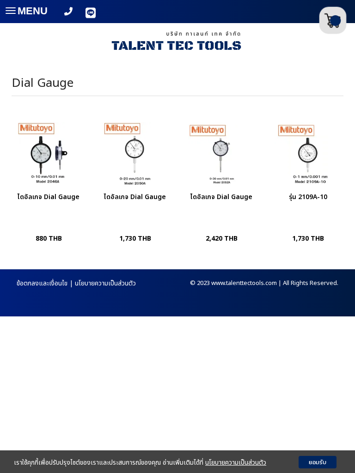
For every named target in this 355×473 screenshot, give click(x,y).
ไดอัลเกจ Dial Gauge (49, 197)
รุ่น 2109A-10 (308, 197)
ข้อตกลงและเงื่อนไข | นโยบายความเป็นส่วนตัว (76, 283)
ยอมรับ (317, 462)
